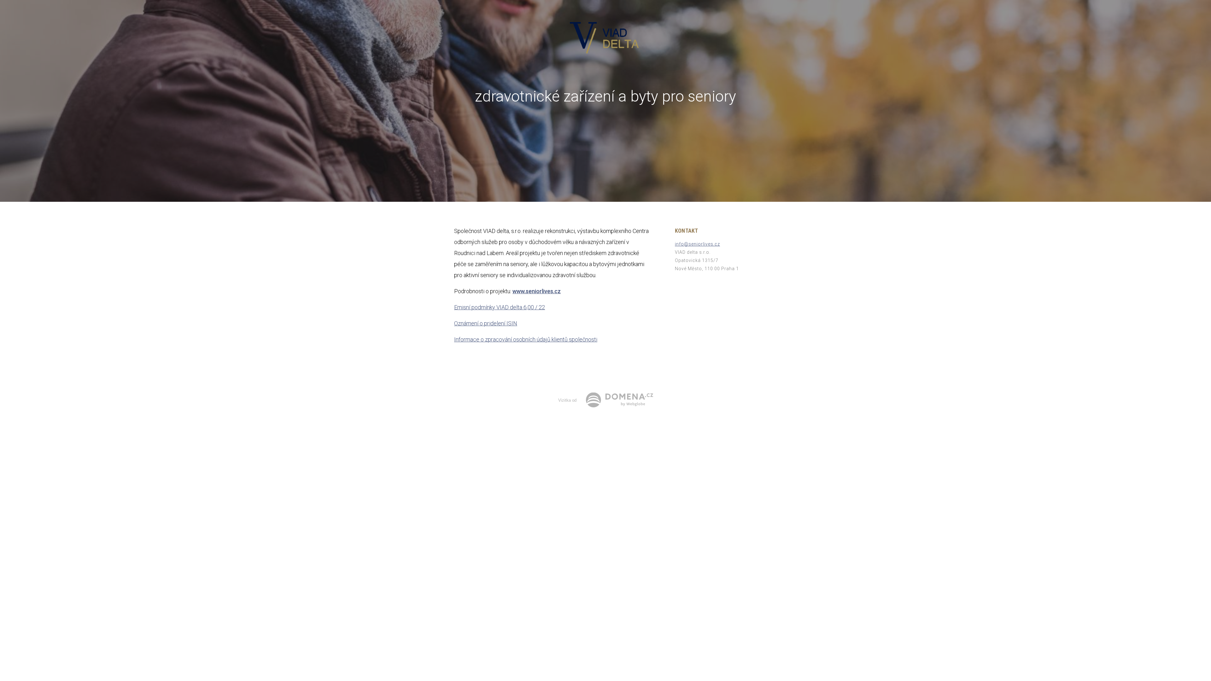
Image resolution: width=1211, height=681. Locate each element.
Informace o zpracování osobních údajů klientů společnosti (525, 339)
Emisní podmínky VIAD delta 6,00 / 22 (499, 307)
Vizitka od (567, 400)
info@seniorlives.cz (697, 244)
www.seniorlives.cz (536, 291)
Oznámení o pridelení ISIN (485, 323)
